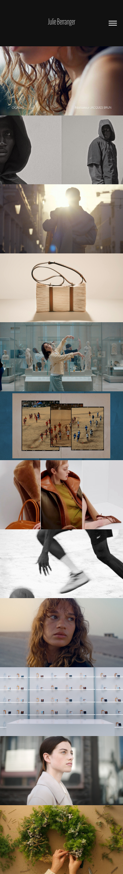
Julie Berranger (61, 22)
